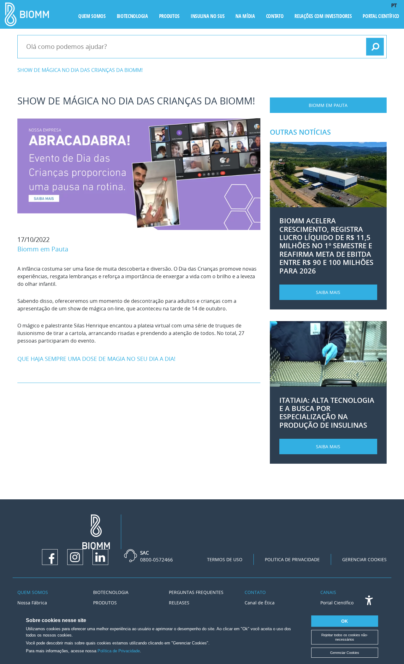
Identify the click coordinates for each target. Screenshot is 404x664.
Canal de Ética (260, 603)
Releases (179, 603)
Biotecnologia (132, 16)
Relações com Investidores (323, 16)
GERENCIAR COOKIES (364, 559)
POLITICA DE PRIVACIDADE (292, 559)
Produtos (169, 16)
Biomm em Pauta (42, 249)
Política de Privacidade (119, 651)
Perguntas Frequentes (196, 592)
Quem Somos (32, 592)
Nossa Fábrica (32, 603)
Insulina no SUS (207, 16)
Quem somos (92, 16)
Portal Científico (381, 16)
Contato (275, 16)
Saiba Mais (328, 292)
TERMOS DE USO (224, 559)
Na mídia (245, 16)
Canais (328, 592)
